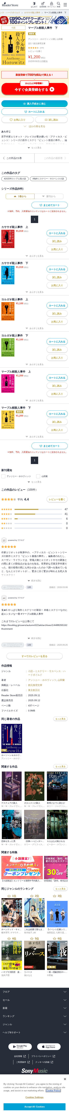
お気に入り (19, 119)
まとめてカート (51, 205)
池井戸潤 (5, 975)
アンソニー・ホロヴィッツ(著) (42, 39)
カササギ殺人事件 (32, 12)
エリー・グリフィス (33, 844)
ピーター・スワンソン (57, 844)
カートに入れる (36, 111)
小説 (13, 28)
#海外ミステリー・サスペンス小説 (48, 179)
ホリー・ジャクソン (56, 806)
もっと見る (36, 147)
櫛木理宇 (5, 932)
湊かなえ (28, 975)
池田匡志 (51, 932)
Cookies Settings (34, 1097)
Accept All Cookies (34, 1106)
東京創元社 (34, 690)
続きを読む (36, 580)
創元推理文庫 (39, 43)
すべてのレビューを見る (34, 656)
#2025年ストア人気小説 (15, 179)
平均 (20, 499)
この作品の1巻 (14, 158)
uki (34, 932)
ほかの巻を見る (37, 126)
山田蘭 (45, 476)
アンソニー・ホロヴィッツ (19, 476)
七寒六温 (60, 932)
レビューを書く (35, 51)
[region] (34, 1093)
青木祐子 (28, 932)
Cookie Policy (53, 1090)
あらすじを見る (36, 256)
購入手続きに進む (36, 103)
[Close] (65, 1079)
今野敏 (50, 975)
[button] (44, 1062)
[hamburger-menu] (65, 5)
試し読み (53, 119)
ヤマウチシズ (16, 932)
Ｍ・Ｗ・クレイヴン (10, 806)
